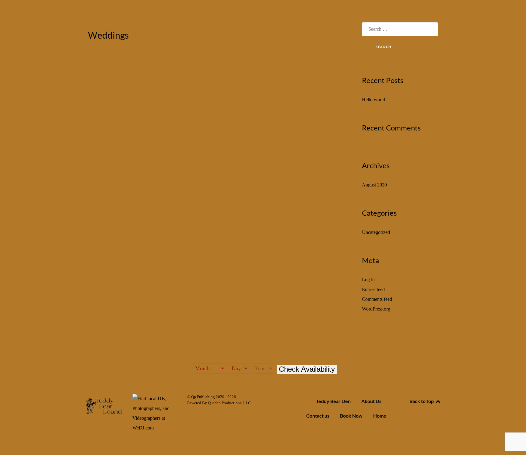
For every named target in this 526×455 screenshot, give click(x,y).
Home (379, 416)
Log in (368, 279)
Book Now (351, 416)
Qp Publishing (203, 396)
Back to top (422, 401)
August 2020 (374, 184)
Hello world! (374, 99)
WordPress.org (376, 308)
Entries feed (373, 289)
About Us (371, 401)
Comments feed (377, 299)
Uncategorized (376, 232)
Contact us (317, 416)
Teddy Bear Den (333, 401)
